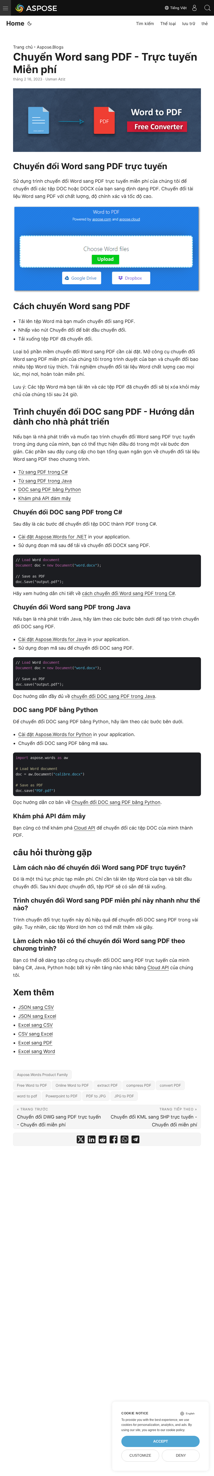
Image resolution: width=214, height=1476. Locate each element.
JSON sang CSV (36, 1007)
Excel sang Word (36, 1051)
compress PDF (138, 1085)
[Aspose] (36, 7)
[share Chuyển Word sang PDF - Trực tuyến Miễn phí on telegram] (135, 1141)
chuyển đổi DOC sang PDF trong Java (113, 696)
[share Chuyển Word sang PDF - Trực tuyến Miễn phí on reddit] (102, 1141)
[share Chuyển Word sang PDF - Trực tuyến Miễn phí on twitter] (81, 1141)
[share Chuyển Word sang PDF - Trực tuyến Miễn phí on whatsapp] (124, 1141)
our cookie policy (172, 1430)
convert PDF (170, 1085)
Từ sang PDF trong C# (43, 472)
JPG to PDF (124, 1096)
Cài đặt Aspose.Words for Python (55, 734)
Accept (160, 1441)
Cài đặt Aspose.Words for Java (52, 639)
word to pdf (27, 1096)
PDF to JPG (96, 1096)
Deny (181, 1455)
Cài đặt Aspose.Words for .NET (52, 536)
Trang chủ (23, 47)
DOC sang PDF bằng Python (49, 489)
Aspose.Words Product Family (42, 1074)
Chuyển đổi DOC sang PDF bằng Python (116, 802)
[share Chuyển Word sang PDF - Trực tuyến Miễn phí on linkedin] (92, 1141)
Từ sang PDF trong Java (45, 481)
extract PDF (107, 1085)
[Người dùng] (194, 8)
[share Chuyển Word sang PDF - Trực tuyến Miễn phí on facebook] (113, 1141)
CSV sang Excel (35, 1034)
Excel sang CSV (35, 1025)
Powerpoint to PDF (62, 1096)
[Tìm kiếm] (207, 8)
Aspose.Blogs (50, 47)
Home (15, 23)
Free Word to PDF (32, 1085)
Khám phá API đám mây (44, 498)
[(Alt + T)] (29, 23)
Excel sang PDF (35, 1042)
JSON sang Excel (37, 1016)
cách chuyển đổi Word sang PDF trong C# (128, 593)
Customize (140, 1455)
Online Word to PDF (72, 1085)
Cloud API (84, 828)
